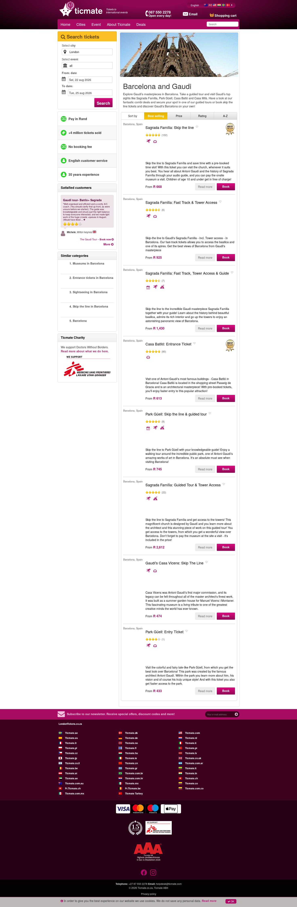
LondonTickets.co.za (70, 724)
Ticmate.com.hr (134, 778)
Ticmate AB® (161, 887)
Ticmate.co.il (72, 763)
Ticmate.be (71, 768)
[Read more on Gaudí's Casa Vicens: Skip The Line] (151, 570)
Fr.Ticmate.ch (73, 788)
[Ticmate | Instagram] (153, 872)
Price (179, 116)
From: (69, 73)
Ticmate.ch (191, 778)
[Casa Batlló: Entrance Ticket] (230, 345)
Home (65, 24)
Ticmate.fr (71, 743)
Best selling (156, 116)
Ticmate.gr (131, 768)
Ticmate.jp (71, 758)
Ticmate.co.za (145, 887)
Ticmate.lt (190, 768)
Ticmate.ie (131, 758)
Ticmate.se (71, 733)
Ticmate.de (131, 738)
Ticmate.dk (131, 733)
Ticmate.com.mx (74, 793)
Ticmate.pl (71, 748)
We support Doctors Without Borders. (85, 349)
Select (69, 45)
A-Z (225, 116)
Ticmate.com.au (74, 783)
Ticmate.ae (71, 778)
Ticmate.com (192, 733)
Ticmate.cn (131, 763)
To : (67, 86)
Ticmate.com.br (134, 773)
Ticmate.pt (191, 748)
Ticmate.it (190, 743)
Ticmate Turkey (134, 793)
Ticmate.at (71, 773)
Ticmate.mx (132, 783)
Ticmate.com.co (194, 788)
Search (103, 103)
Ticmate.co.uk (193, 758)
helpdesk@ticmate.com (169, 883)
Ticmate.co (191, 783)
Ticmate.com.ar (194, 763)
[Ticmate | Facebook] (144, 872)
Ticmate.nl (191, 738)
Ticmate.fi (130, 748)
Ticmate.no (131, 743)
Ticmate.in (191, 773)
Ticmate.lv (191, 753)
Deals (141, 24)
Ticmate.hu (131, 753)
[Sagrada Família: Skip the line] (230, 129)
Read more (205, 187)
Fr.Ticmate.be (133, 788)
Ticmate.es (71, 738)
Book (226, 186)
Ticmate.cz (71, 753)
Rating (202, 116)
